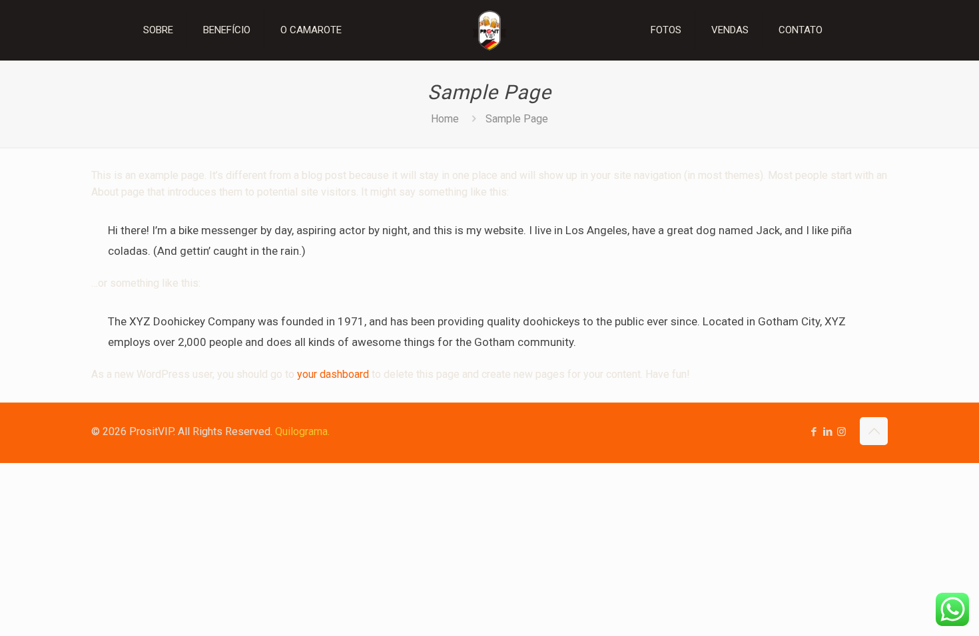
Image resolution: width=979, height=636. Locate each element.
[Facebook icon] (813, 432)
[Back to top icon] (874, 431)
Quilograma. (302, 431)
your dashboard (333, 374)
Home (445, 118)
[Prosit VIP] (489, 30)
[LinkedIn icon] (827, 432)
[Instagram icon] (841, 432)
